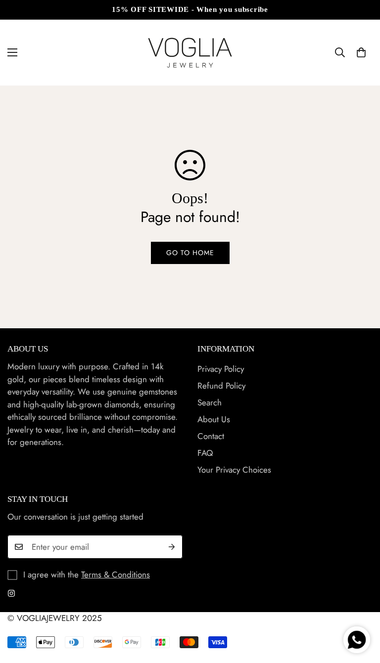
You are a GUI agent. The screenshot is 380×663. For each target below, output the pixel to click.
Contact (210, 436)
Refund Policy (221, 386)
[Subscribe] (172, 547)
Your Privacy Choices (234, 470)
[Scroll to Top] (360, 609)
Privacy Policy (220, 369)
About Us (213, 419)
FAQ (205, 453)
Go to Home (190, 253)
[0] (361, 52)
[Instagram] (11, 593)
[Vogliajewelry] (190, 53)
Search (209, 402)
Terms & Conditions (115, 574)
